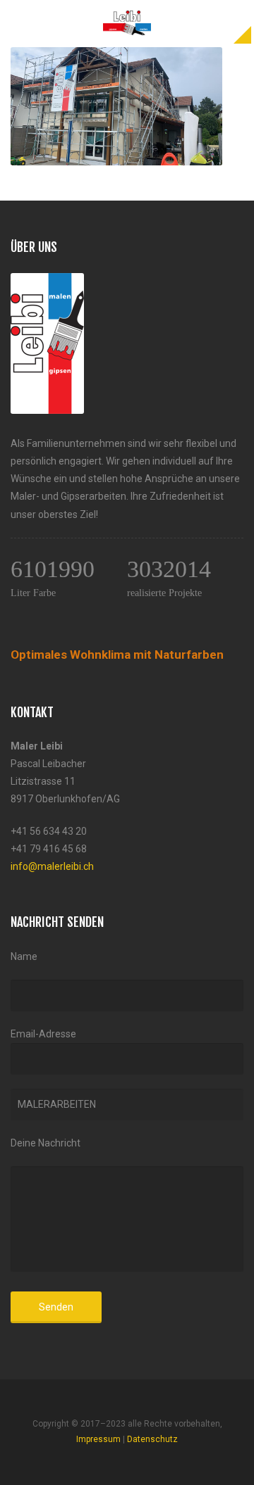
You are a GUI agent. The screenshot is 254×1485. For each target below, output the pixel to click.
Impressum (98, 1439)
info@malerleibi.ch (52, 866)
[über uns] (47, 281)
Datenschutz (152, 1439)
